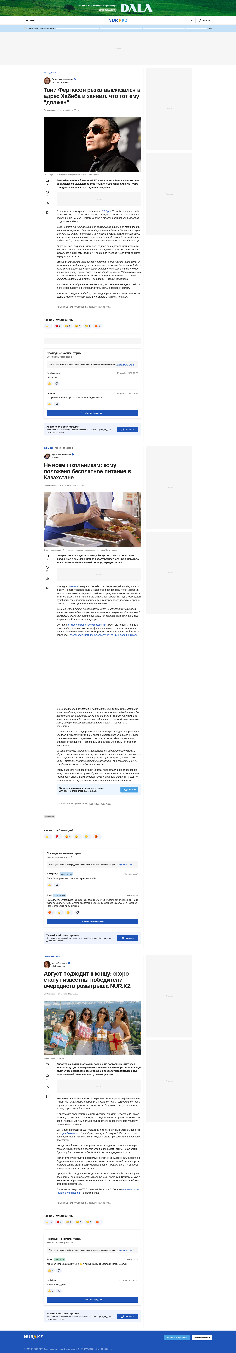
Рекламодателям (202, 1338)
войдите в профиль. (125, 364)
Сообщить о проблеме (176, 1338)
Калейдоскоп (50, 73)
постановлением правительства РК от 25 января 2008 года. (104, 635)
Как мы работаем (52, 957)
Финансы (48, 448)
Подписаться (129, 789)
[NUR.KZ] (118, 20)
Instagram (129, 429)
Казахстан (49, 816)
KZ (192, 20)
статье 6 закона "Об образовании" (87, 624)
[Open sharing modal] (47, 203)
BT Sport (107, 211)
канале (74, 586)
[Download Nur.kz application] (118, 8)
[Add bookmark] (47, 212)
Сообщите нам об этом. (99, 307)
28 (50, 1222)
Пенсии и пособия (64, 448)
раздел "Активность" (70, 1133)
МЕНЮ (33, 20)
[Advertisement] (118, 48)
